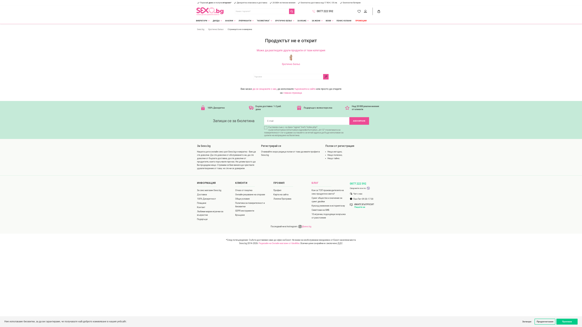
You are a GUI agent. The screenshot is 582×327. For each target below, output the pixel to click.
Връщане (240, 215)
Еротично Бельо (283, 21)
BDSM (328, 21)
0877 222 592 (325, 11)
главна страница (292, 92)
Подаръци (202, 219)
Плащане (201, 203)
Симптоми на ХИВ (320, 210)
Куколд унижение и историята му (328, 206)
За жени (316, 21)
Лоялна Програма (282, 199)
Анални (229, 21)
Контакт (201, 207)
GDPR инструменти (244, 211)
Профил (277, 190)
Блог (315, 183)
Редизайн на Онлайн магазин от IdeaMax (279, 243)
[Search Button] (291, 11)
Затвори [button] (526, 321)
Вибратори (201, 21)
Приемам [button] (567, 321)
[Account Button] (366, 11)
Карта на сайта (280, 194)
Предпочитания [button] (545, 321)
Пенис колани (343, 21)
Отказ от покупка (243, 190)
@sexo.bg (306, 226)
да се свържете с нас (264, 89)
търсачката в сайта (305, 89)
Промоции (361, 21)
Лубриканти (245, 21)
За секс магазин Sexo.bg (209, 190)
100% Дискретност (206, 199)
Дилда (216, 21)
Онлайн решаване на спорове (250, 194)
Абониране (359, 121)
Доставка (202, 194)
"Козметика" (263, 21)
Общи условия (242, 199)
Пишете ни (359, 207)
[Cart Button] (379, 11)
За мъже (301, 21)
